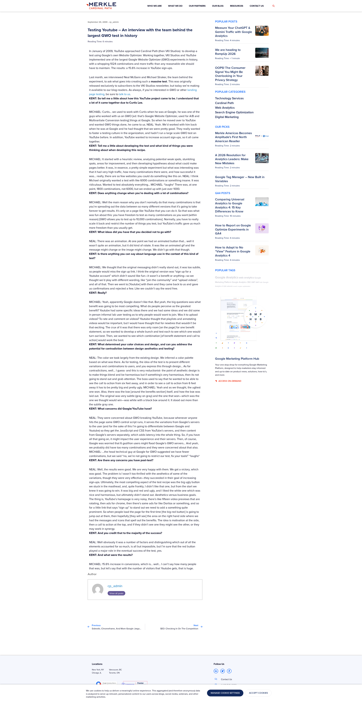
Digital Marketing (227, 117)
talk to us (124, 94)
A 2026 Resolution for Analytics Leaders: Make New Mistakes (231, 159)
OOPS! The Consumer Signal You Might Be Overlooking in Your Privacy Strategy (230, 73)
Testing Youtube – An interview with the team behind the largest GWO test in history (140, 33)
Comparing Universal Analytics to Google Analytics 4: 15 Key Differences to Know (229, 205)
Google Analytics (226, 277)
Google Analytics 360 (241, 282)
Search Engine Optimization (234, 112)
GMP (253, 282)
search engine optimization (241, 286)
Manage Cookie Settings (225, 693)
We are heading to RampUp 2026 (228, 51)
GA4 (224, 286)
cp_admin (115, 585)
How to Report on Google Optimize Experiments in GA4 (233, 229)
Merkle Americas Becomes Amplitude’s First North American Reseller (233, 137)
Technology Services (229, 98)
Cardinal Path (224, 103)
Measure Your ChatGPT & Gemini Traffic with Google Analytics (233, 31)
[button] (273, 6)
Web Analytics (225, 107)
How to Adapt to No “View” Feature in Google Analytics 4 (232, 251)
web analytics (246, 277)
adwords (230, 286)
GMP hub (259, 282)
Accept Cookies (258, 693)
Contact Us (226, 679)
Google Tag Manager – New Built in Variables (239, 179)
